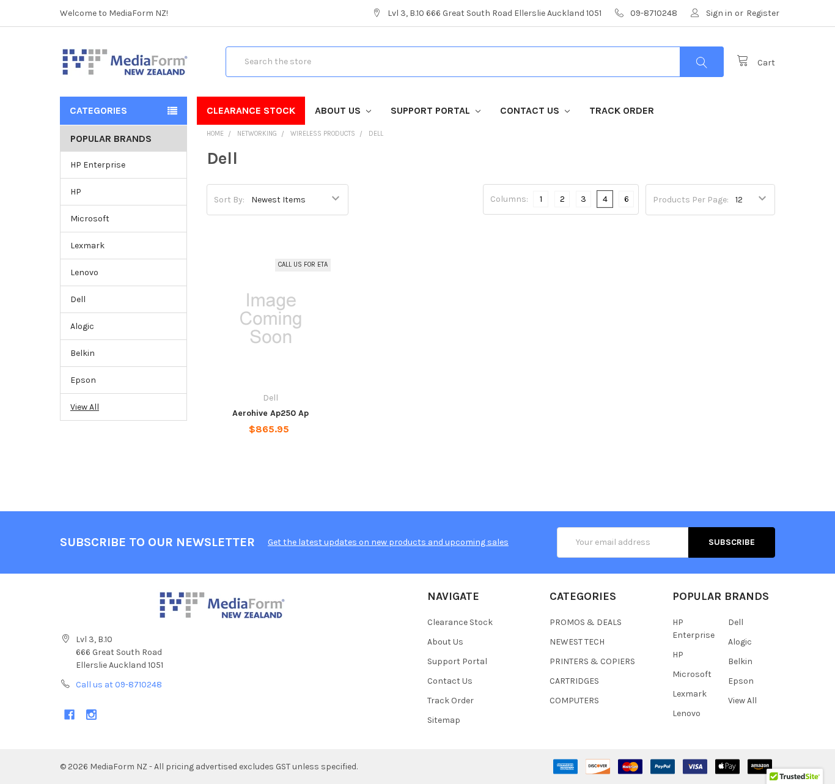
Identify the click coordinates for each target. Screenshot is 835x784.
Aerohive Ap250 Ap (270, 413)
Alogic (82, 326)
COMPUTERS (574, 700)
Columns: (509, 199)
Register (762, 13)
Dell (78, 299)
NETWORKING (257, 134)
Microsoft (89, 218)
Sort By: (229, 199)
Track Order (621, 110)
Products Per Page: (691, 199)
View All (84, 407)
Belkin (82, 353)
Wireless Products (322, 134)
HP (75, 192)
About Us (339, 110)
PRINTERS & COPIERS (592, 661)
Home (215, 134)
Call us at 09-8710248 (119, 684)
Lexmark (87, 245)
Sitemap (443, 720)
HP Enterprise (97, 165)
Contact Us (531, 110)
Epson (83, 380)
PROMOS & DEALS (586, 622)
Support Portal (432, 110)
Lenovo (84, 272)
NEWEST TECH (577, 642)
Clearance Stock (251, 110)
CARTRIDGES (574, 681)
